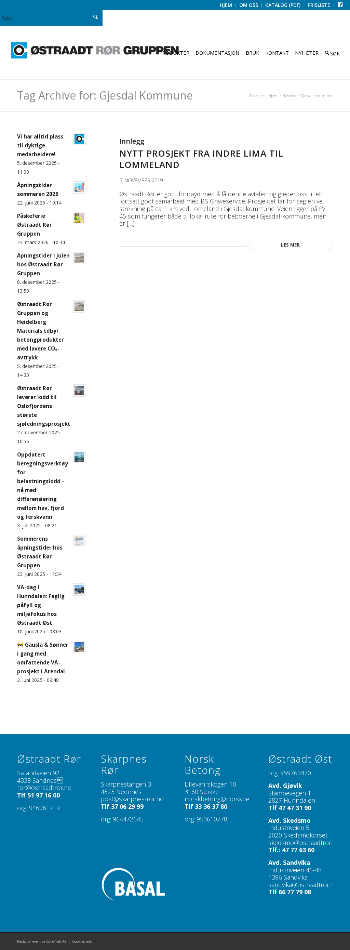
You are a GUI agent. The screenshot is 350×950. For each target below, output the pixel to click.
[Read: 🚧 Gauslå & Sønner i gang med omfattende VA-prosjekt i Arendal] (79, 647)
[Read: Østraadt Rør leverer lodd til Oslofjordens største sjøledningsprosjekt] (79, 390)
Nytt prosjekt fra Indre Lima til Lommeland (201, 159)
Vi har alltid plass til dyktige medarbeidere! (40, 145)
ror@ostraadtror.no (44, 787)
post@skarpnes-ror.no (132, 799)
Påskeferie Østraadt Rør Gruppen (34, 224)
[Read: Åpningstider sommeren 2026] (79, 187)
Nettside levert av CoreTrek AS (41, 941)
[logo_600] (95, 50)
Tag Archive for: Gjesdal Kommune (105, 95)
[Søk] (332, 52)
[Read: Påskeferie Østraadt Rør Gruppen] (79, 218)
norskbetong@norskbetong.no (227, 799)
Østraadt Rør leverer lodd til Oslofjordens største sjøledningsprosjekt (43, 406)
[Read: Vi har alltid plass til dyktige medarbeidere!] (79, 139)
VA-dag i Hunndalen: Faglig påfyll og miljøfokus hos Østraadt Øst (41, 605)
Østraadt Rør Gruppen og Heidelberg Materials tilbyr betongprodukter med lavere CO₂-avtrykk (40, 331)
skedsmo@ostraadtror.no (304, 843)
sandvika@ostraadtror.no (303, 885)
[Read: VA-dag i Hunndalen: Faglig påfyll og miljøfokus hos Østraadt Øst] (79, 589)
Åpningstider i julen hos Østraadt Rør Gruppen (43, 264)
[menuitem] (226, 5)
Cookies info (82, 941)
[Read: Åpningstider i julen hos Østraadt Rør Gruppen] (79, 258)
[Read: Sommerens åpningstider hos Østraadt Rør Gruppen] (79, 541)
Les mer (290, 245)
